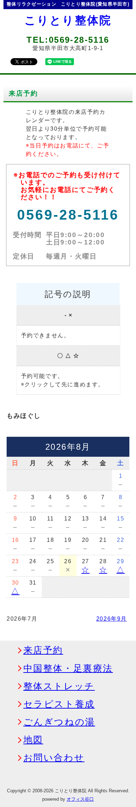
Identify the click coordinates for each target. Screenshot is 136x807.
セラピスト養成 (59, 704)
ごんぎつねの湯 (59, 722)
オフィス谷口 (80, 799)
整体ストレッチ (59, 686)
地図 (33, 740)
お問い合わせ (53, 758)
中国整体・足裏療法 (68, 668)
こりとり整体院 (68, 20)
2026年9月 (111, 619)
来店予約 (43, 650)
